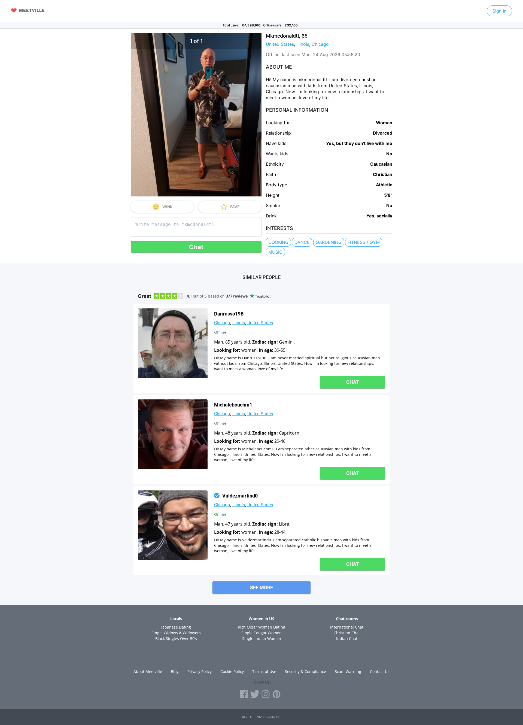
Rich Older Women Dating (261, 627)
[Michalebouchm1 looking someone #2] (173, 434)
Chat (196, 246)
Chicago (320, 44)
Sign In (499, 11)
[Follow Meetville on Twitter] (255, 694)
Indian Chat (346, 638)
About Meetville (147, 671)
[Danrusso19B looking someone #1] (173, 343)
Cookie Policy (232, 671)
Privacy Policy (199, 671)
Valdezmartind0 (240, 496)
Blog (175, 671)
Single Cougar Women (261, 632)
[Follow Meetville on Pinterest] (276, 694)
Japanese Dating (176, 627)
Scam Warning (348, 671)
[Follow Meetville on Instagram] (266, 694)
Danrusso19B (229, 314)
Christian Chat (347, 632)
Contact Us (380, 671)
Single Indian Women (261, 638)
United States (280, 44)
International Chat (346, 627)
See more (261, 587)
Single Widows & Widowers (176, 632)
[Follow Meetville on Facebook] (244, 694)
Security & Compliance (305, 671)
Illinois (302, 44)
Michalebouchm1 (233, 405)
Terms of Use (264, 671)
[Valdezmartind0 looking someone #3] (173, 525)
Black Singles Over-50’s (176, 638)
